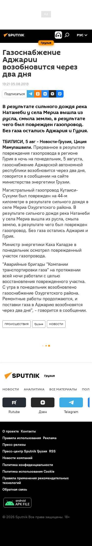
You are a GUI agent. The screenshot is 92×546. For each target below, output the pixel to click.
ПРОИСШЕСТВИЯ (16, 324)
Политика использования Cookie (28, 471)
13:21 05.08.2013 (15, 84)
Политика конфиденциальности (27, 465)
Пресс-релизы (14, 444)
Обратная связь (14, 489)
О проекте (10, 431)
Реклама (49, 438)
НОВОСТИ (56, 324)
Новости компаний (17, 458)
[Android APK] (17, 503)
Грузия (38, 324)
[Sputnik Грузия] (14, 37)
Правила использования (21, 438)
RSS (52, 451)
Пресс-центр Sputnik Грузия (24, 451)
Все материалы (63, 389)
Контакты (28, 431)
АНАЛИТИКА (34, 389)
